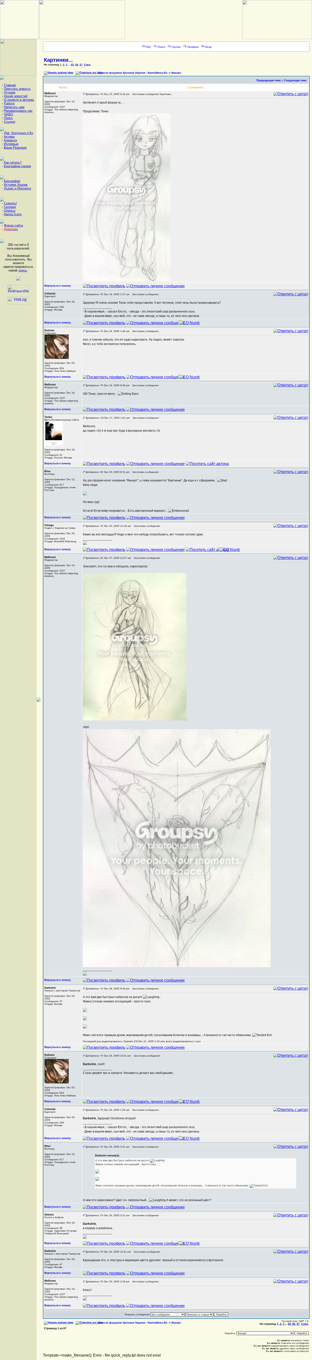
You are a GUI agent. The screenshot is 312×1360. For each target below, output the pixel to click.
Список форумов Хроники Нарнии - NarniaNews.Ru (132, 72)
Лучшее (9, 92)
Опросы (9, 210)
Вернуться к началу (57, 285)
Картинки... (58, 60)
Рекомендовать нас (18, 111)
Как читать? (12, 162)
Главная (10, 85)
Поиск (8, 118)
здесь (23, 270)
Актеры (9, 136)
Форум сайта (13, 225)
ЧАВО (8, 114)
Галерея (10, 207)
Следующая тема (295, 80)
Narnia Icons (13, 214)
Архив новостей (15, 96)
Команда (10, 140)
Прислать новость (17, 89)
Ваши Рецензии (15, 147)
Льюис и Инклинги (17, 188)
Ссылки (9, 122)
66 (76, 64)
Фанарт (176, 72)
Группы (176, 46)
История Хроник (16, 185)
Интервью (11, 144)
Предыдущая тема (268, 80)
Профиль (193, 46)
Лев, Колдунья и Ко (18, 133)
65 (72, 64)
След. (87, 64)
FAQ (148, 46)
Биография (12, 181)
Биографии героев (17, 166)
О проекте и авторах (19, 100)
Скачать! (10, 203)
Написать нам (14, 107)
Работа (9, 103)
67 (81, 64)
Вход (208, 46)
